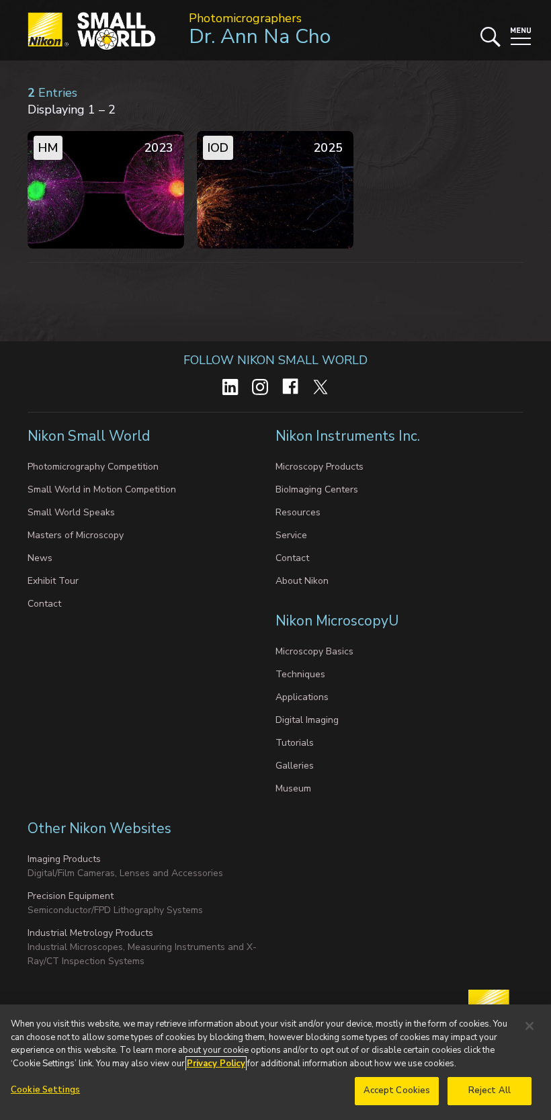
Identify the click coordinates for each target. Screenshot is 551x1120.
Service (291, 535)
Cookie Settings (45, 1090)
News (40, 558)
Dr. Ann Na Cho (260, 36)
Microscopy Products (320, 466)
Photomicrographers (245, 18)
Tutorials (295, 742)
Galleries (295, 765)
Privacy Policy (216, 1064)
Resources (298, 512)
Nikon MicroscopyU (337, 620)
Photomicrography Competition (93, 466)
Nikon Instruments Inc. (349, 436)
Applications (302, 697)
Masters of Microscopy (76, 535)
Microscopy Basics (314, 651)
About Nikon (302, 580)
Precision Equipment (71, 896)
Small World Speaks (71, 512)
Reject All (489, 1090)
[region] (275, 1062)
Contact (44, 603)
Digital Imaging (307, 720)
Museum (293, 788)
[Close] (529, 1026)
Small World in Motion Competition (102, 489)
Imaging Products (64, 859)
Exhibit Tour (53, 580)
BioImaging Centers (317, 489)
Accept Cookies (397, 1090)
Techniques (300, 674)
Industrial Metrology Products (90, 933)
